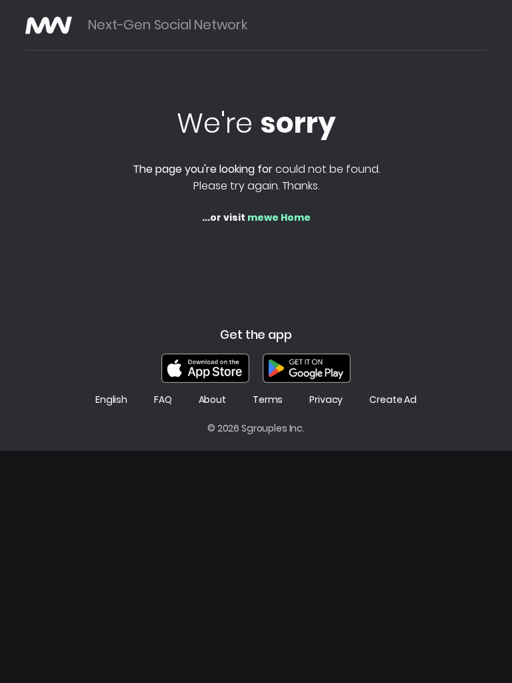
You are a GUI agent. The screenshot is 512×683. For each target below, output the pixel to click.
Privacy (326, 400)
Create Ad (393, 400)
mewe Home (279, 217)
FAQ (163, 400)
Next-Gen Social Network (167, 25)
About (212, 400)
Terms (268, 400)
